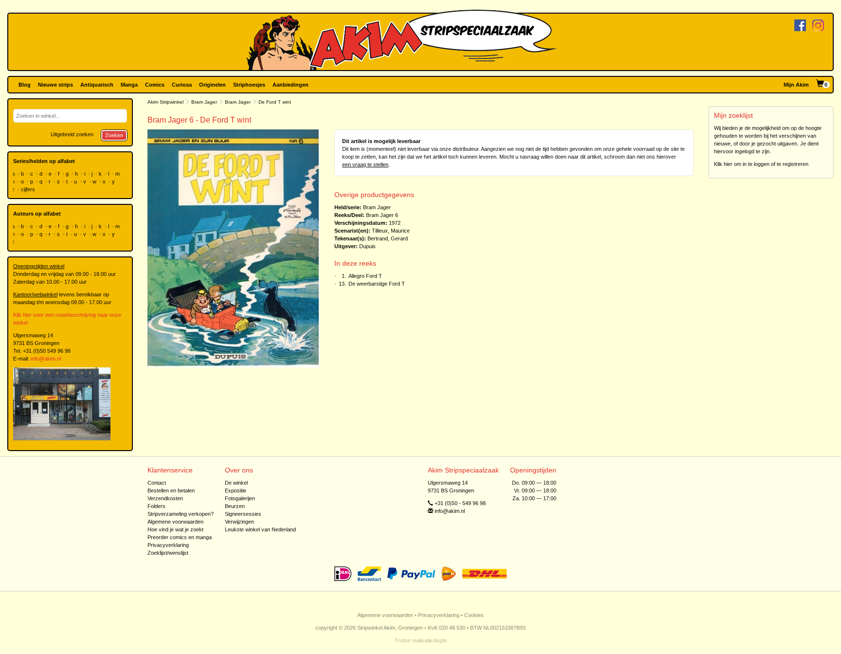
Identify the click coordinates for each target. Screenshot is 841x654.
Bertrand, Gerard (387, 238)
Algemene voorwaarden (175, 522)
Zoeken (114, 135)
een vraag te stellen (365, 164)
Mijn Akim (796, 85)
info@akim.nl (46, 359)
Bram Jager (204, 102)
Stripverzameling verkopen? (180, 514)
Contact (156, 483)
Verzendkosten (165, 498)
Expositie (235, 490)
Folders (156, 506)
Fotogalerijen (240, 498)
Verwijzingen (239, 522)
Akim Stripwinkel (165, 102)
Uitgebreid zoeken (72, 134)
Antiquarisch (96, 85)
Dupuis (367, 246)
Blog (24, 85)
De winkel (236, 483)
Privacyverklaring (168, 545)
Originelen (212, 85)
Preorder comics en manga (179, 537)
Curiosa (182, 85)
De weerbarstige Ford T (376, 284)
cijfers (28, 189)
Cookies (474, 615)
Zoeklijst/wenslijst (167, 553)
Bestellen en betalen (171, 490)
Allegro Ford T (365, 276)
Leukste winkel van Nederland (260, 529)
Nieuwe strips (55, 85)
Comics (155, 85)
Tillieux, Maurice (391, 231)
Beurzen (235, 506)
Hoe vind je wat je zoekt (175, 529)
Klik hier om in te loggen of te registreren (761, 164)
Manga (129, 85)
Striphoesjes (249, 85)
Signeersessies (243, 514)
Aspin (440, 640)
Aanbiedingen (291, 85)
